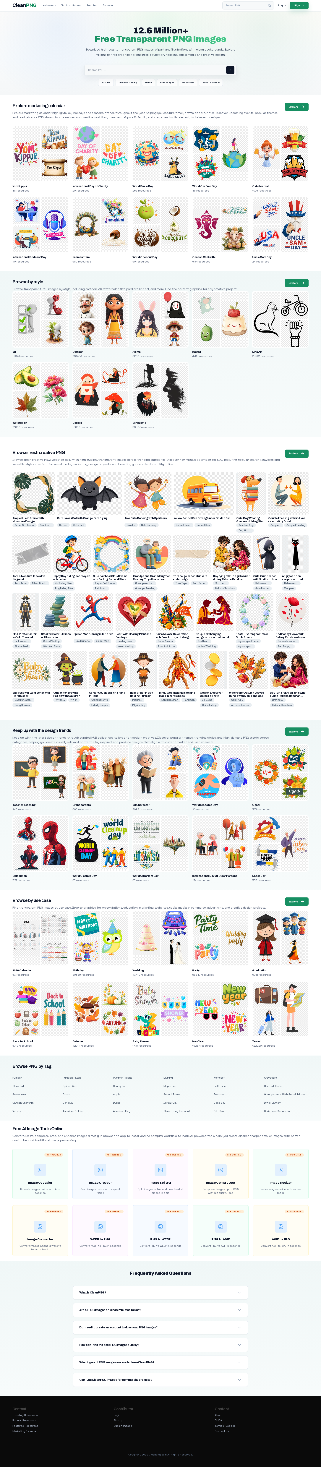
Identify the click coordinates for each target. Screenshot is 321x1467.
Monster (219, 1077)
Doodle (77, 422)
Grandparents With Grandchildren (285, 1094)
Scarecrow (19, 1094)
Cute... (63, 525)
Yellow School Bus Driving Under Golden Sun (202, 518)
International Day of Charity (90, 186)
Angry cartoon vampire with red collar (292, 579)
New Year (198, 1041)
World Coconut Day (144, 257)
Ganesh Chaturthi (203, 257)
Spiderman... (83, 641)
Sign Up (118, 1420)
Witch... (60, 699)
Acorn (66, 1094)
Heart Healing (126, 646)
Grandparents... (144, 583)
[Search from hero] (230, 70)
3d (14, 351)
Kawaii (196, 351)
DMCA (218, 1420)
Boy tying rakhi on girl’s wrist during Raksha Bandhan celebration (231, 579)
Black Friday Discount (176, 1111)
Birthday (78, 970)
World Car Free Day (204, 186)
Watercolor (19, 422)
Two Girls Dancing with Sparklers (145, 518)
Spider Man (102, 641)
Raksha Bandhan (225, 588)
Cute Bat (78, 525)
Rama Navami (165, 641)
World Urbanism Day (145, 875)
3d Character (141, 804)
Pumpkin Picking (128, 82)
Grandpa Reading (145, 588)
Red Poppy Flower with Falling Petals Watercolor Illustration (292, 637)
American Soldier (73, 1111)
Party (195, 970)
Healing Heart (126, 641)
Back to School (71, 5)
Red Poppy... (285, 646)
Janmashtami (81, 257)
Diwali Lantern (272, 1102)
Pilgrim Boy (138, 705)
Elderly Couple (99, 705)
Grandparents (99, 699)
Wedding (138, 970)
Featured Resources (25, 1425)
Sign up (299, 5)
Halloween (49, 5)
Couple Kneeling (295, 525)
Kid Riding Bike (63, 583)
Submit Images (123, 1425)
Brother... (221, 583)
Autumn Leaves (240, 705)
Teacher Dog (246, 525)
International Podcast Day (29, 257)
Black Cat (18, 1086)
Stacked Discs (51, 646)
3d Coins (207, 699)
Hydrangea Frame (248, 641)
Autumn (108, 5)
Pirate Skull (21, 646)
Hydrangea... (245, 646)
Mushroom (188, 82)
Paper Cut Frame (24, 525)
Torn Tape (21, 583)
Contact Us (222, 1431)
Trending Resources (25, 1415)
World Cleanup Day (84, 875)
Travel (256, 1041)
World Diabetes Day (205, 804)
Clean (24, 5)
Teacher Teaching (24, 804)
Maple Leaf (170, 1086)
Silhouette (139, 422)
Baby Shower (22, 705)
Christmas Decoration (277, 1111)
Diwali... (131, 525)
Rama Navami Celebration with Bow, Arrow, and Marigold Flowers (174, 637)
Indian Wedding (207, 646)
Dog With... (245, 530)
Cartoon (77, 351)
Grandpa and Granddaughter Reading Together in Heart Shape (151, 579)
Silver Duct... (39, 583)
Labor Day (258, 875)
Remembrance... (287, 641)
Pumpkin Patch (72, 1077)
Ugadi (256, 804)
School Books (172, 1094)
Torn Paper (199, 583)
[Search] (269, 5)
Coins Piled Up (51, 641)
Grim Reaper (167, 82)
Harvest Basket (274, 1086)
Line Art (257, 351)
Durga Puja (169, 1102)
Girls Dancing (148, 525)
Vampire (289, 588)
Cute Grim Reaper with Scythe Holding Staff (265, 579)
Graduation (259, 970)
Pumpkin (17, 1077)
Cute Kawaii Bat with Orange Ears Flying (82, 518)
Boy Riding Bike (64, 588)
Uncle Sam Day (261, 257)
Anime (136, 351)
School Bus (203, 525)
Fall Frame (220, 1086)
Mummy (168, 1077)
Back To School (211, 82)
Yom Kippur (19, 186)
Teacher (92, 5)
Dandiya (68, 1102)
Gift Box (219, 1111)
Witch (148, 82)
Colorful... (237, 699)
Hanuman (189, 699)
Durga (116, 1102)
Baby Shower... (23, 699)
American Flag (121, 1111)
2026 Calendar (21, 970)
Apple (116, 1094)
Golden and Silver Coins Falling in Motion (211, 696)
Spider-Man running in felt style (93, 634)
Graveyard (270, 1077)
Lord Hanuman (169, 699)
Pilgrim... (137, 699)
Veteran (17, 1111)
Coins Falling (209, 705)
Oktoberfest (260, 186)
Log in (282, 5)
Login (117, 1415)
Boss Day (220, 1102)
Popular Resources (24, 1420)
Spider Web (70, 1086)
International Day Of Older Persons (214, 875)
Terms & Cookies (225, 1425)
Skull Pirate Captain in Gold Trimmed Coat (25, 637)
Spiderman (19, 875)
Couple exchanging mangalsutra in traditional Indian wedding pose (212, 637)
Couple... (275, 525)
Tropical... (46, 525)
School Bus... (183, 525)
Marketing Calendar (24, 1431)
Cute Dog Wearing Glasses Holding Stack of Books (251, 521)
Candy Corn (120, 1086)
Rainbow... (101, 588)
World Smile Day (142, 186)
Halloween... (262, 583)
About (219, 1415)
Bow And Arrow (166, 646)
